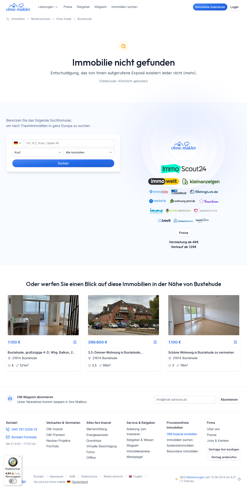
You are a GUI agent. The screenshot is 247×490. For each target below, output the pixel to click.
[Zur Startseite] (18, 7)
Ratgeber (83, 7)
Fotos (90, 452)
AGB (72, 476)
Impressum (56, 476)
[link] (43, 332)
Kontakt (39, 476)
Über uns (213, 429)
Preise (67, 7)
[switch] (13, 481)
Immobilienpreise (138, 451)
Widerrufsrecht (113, 476)
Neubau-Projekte (58, 441)
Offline (91, 458)
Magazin (101, 7)
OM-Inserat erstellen (182, 434)
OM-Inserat (54, 429)
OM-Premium (55, 435)
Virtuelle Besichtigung (101, 446)
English (138, 476)
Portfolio (52, 446)
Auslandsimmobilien (180, 445)
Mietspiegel (135, 457)
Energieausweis (97, 435)
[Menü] (19, 457)
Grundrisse (93, 441)
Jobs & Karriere (218, 441)
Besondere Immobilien (182, 451)
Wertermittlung (96, 429)
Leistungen (45, 7)
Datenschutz (89, 476)
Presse (212, 435)
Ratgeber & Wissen (140, 440)
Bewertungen (196, 477)
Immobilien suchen (124, 7)
